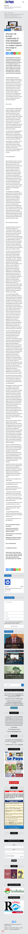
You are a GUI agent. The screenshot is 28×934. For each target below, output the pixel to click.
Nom (14, 849)
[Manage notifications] (3, 931)
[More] (19, 53)
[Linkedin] (12, 53)
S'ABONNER (14, 782)
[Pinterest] (14, 53)
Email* (14, 844)
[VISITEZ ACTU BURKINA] (14, 891)
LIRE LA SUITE (14, 707)
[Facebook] (7, 53)
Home (5, 12)
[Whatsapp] (17, 53)
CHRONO (6, 7)
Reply (22, 586)
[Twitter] (9, 53)
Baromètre (10, 12)
